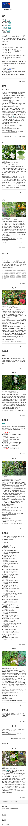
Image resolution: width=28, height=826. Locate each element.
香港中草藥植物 (14, 738)
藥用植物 (8, 73)
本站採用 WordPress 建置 (6, 824)
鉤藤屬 (23, 71)
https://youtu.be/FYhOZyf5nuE (7, 164)
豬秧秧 (3, 670)
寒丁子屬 (16, 74)
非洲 (5, 716)
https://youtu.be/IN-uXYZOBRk (7, 392)
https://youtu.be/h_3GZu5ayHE (9, 517)
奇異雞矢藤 (5, 437)
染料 (14, 68)
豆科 (6, 38)
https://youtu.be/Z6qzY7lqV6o (8, 510)
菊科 (23, 36)
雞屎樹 (3, 770)
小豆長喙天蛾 (6, 692)
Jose (12, 801)
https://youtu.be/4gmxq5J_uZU (9, 523)
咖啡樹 (8, 31)
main (23, 81)
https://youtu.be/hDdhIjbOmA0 (7, 162)
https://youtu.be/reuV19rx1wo (7, 307)
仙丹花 (9, 22)
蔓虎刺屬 (15, 71)
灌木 (4, 714)
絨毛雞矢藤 (5, 439)
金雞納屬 (5, 71)
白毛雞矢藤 (5, 442)
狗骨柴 (9, 30)
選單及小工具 (24, 6)
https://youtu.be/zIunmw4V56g (7, 478)
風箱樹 (3, 394)
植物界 (16, 801)
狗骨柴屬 (5, 30)
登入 (9, 808)
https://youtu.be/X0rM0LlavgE (7, 219)
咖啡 (4, 69)
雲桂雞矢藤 (5, 434)
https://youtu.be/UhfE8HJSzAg (7, 768)
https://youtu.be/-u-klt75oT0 (7, 668)
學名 (7, 35)
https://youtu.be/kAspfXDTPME (9, 513)
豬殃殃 (9, 28)
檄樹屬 (19, 71)
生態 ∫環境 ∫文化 (7, 9)
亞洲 (19, 429)
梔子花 (3, 89)
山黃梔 (8, 20)
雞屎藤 (9, 25)
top (20, 81)
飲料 (10, 69)
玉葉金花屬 (10, 74)
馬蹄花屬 (15, 136)
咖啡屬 (4, 31)
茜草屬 (4, 68)
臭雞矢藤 (5, 447)
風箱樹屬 (5, 24)
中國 (5, 39)
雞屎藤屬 (5, 25)
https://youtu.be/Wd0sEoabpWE (7, 480)
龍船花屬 (5, 74)
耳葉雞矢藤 (5, 445)
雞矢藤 (4, 436)
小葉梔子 (17, 119)
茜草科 (3, 35)
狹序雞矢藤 (5, 444)
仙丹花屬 (5, 22)
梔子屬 (4, 19)
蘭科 (3, 38)
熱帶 (17, 429)
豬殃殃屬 (10, 71)
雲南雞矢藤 (5, 440)
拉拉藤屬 (5, 28)
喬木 (7, 714)
